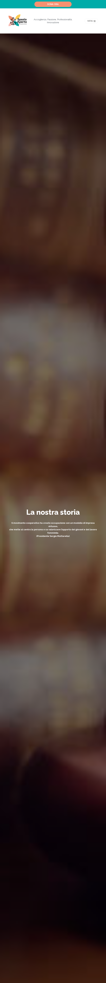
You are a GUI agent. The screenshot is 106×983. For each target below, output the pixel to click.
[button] (53, 4)
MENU (90, 21)
